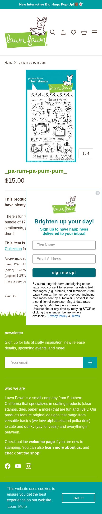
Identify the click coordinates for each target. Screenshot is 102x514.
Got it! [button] (79, 498)
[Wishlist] (73, 32)
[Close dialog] (97, 193)
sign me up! (64, 273)
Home (9, 62)
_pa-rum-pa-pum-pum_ (32, 62)
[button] (84, 32)
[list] (51, 116)
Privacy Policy (57, 316)
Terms (75, 316)
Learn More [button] (17, 506)
